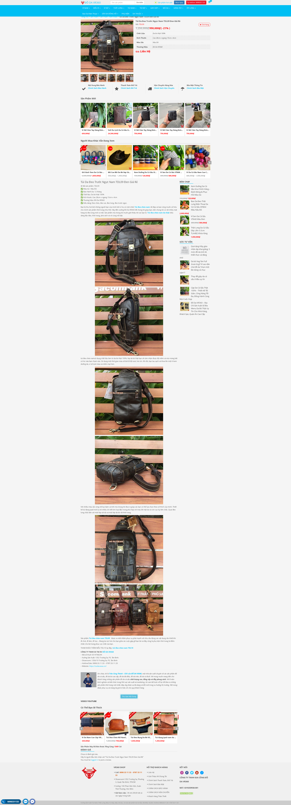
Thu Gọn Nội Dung (129, 696)
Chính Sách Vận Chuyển (164, 88)
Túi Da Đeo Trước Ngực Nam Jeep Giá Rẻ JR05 (150, 737)
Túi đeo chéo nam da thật (158, 213)
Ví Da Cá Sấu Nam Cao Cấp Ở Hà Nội (149, 172)
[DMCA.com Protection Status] (186, 795)
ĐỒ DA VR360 (108, 652)
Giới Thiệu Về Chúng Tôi (157, 776)
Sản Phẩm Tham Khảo (108, 17)
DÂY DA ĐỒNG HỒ (109, 14)
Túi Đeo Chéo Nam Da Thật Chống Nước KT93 (174, 737)
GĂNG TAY (178, 8)
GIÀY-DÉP (154, 8)
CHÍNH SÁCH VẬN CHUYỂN (158, 792)
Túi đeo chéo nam (142, 207)
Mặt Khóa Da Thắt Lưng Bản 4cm (174, 172)
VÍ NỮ (106, 8)
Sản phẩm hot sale (165, 2)
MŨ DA (166, 8)
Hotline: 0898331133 (197, 2)
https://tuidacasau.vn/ (98, 666)
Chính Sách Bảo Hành (97, 88)
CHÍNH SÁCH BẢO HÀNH (158, 788)
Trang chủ (84, 17)
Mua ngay (179, 2)
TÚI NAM (131, 8)
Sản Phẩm (94, 17)
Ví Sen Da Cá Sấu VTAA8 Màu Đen (122, 172)
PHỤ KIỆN (125, 14)
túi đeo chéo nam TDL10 (123, 648)
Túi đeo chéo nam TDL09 (100, 638)
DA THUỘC (137, 14)
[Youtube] (197, 772)
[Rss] (182, 772)
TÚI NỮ (143, 8)
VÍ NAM (85, 8)
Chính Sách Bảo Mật (195, 88)
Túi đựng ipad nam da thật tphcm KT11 (123, 737)
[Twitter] (192, 772)
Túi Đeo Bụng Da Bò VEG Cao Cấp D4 (97, 737)
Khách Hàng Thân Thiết (157, 796)
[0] (209, 2)
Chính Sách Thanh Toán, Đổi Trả (160, 780)
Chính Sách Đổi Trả (129, 88)
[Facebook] (187, 772)
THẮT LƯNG (118, 8)
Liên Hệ (151, 772)
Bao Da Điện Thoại (89, 14)
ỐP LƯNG (191, 8)
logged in (94, 760)
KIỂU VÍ (96, 8)
